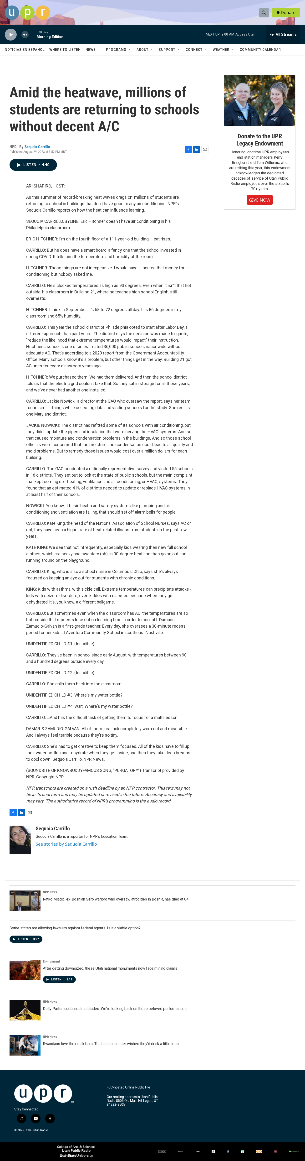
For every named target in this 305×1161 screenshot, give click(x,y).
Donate (288, 12)
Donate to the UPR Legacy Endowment (259, 140)
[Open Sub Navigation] (99, 50)
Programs (116, 50)
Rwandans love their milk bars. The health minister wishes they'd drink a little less (111, 1043)
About (142, 50)
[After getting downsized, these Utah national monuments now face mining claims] (25, 970)
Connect (194, 50)
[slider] (32, 34)
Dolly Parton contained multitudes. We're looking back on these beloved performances (115, 1008)
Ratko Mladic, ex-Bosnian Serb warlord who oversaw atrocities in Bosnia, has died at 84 (115, 899)
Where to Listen (65, 50)
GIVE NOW (259, 200)
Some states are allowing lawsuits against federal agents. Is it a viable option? (75, 928)
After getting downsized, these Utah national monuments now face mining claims (110, 968)
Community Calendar (260, 50)
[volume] (25, 34)
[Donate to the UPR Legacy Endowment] (259, 100)
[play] (11, 34)
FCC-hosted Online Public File (128, 1087)
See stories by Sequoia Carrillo (66, 844)
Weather (221, 50)
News (91, 50)
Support (167, 50)
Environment (51, 961)
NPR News (50, 892)
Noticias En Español (25, 50)
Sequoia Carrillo (37, 146)
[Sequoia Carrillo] (20, 840)
